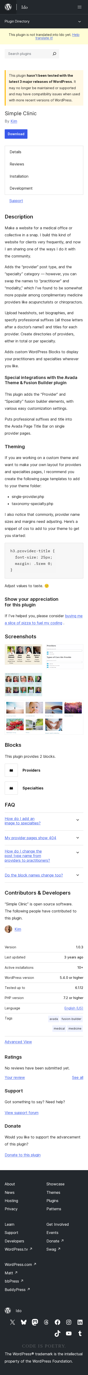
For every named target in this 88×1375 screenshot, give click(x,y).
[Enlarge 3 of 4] (36, 679)
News (10, 1192)
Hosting (11, 1200)
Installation (19, 176)
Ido (19, 1310)
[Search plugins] (54, 53)
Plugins (52, 1200)
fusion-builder (71, 1019)
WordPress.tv (19, 1249)
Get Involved (57, 1224)
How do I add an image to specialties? (23, 820)
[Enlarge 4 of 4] (77, 706)
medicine (75, 1028)
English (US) (74, 1008)
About (10, 1184)
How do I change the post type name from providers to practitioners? (27, 855)
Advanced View (18, 1041)
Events (52, 1232)
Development (21, 188)
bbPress (14, 1281)
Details (15, 151)
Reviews (17, 164)
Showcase (55, 1184)
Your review (15, 1077)
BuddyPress (17, 1289)
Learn (9, 1224)
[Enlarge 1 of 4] (36, 650)
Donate (55, 1241)
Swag (53, 1249)
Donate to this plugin (23, 1155)
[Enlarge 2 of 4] (77, 650)
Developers (14, 1241)
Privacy (11, 1208)
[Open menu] (80, 7)
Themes (53, 1192)
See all (77, 1077)
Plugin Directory (17, 21)
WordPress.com (21, 1264)
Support (16, 200)
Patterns (53, 1208)
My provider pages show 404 (30, 838)
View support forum (21, 1112)
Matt (11, 1273)
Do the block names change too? (34, 875)
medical (59, 1028)
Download (16, 134)
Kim (14, 121)
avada (54, 1019)
